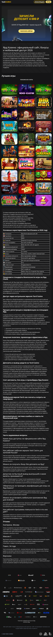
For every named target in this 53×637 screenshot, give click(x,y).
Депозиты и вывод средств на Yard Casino (14, 221)
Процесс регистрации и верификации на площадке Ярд (18, 218)
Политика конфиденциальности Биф (26, 620)
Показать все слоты (26, 79)
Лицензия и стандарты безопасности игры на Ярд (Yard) (18, 214)
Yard (6, 2)
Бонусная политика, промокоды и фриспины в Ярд (16, 220)
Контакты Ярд (26, 622)
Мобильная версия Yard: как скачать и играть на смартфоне (19, 225)
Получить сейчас (26, 31)
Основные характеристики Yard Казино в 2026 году (17, 212)
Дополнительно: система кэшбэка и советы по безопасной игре (20, 227)
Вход (48, 2)
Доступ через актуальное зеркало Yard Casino (15, 216)
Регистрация (39, 2)
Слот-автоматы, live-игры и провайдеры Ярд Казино (17, 223)
